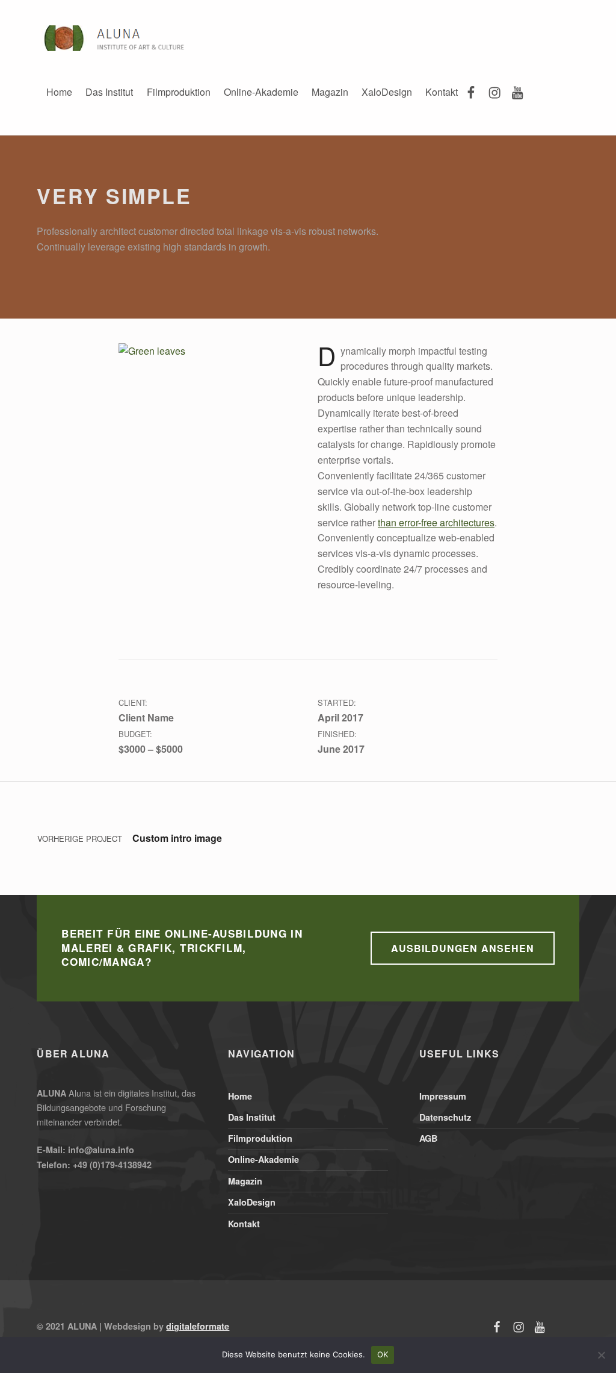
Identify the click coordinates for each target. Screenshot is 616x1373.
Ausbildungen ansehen (462, 948)
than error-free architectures (436, 522)
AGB (428, 1138)
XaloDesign (387, 92)
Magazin (330, 92)
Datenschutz (445, 1117)
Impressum (442, 1096)
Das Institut (109, 92)
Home (59, 92)
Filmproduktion (179, 92)
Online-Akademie (261, 92)
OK (383, 1354)
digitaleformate (197, 1326)
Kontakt (441, 92)
